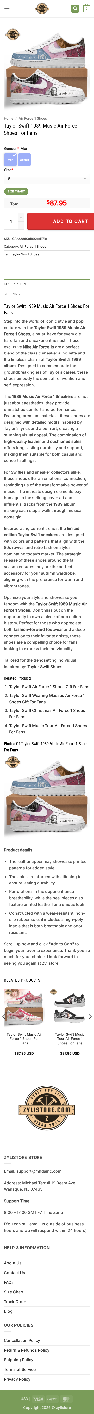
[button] (7, 8)
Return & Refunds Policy (26, 1350)
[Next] (90, 1026)
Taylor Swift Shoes (25, 254)
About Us (13, 1262)
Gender (11, 148)
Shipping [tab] (12, 294)
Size (8, 170)
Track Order (15, 1301)
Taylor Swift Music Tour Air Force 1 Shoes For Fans (70, 1038)
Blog (8, 1311)
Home (8, 118)
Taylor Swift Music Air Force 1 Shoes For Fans (24, 1038)
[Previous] (4, 1026)
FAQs (9, 1282)
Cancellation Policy (22, 1340)
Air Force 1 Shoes (33, 118)
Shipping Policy (18, 1359)
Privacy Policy (17, 1379)
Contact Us (14, 1272)
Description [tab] (15, 284)
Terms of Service (20, 1369)
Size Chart (13, 1291)
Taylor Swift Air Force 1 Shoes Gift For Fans (49, 686)
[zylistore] (42, 8)
